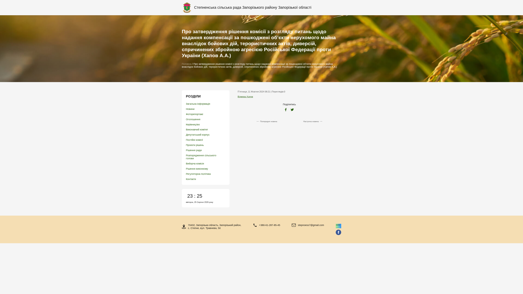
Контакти (191, 179)
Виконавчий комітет (197, 129)
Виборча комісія (195, 163)
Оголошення (193, 119)
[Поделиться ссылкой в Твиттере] (292, 110)
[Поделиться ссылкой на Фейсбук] (286, 110)
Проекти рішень (195, 145)
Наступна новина (311, 121)
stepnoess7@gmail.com (311, 225)
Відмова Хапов (245, 97)
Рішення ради (194, 150)
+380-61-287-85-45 (269, 225)
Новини (190, 109)
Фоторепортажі (194, 114)
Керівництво (193, 124)
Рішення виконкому (197, 168)
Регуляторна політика (198, 174)
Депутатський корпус (198, 134)
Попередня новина (268, 121)
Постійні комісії (194, 140)
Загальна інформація (198, 103)
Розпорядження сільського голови (201, 157)
